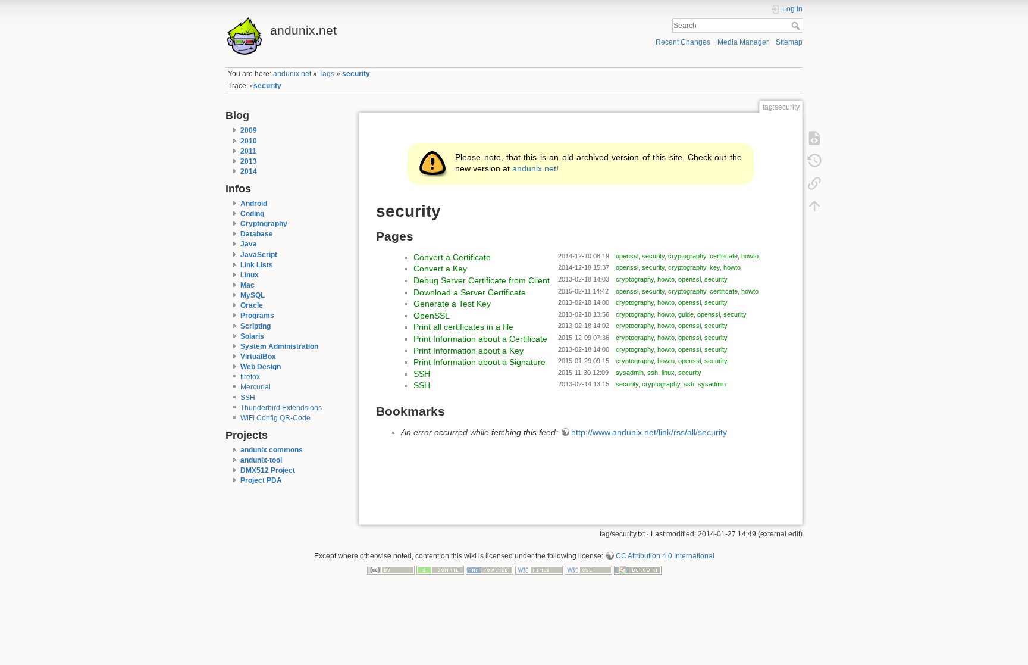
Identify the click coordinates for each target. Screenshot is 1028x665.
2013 (248, 161)
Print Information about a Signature (479, 362)
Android (253, 203)
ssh (652, 372)
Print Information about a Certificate (480, 339)
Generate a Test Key (452, 303)
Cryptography (263, 224)
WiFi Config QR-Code (275, 418)
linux (668, 372)
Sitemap (789, 42)
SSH (247, 398)
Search (797, 25)
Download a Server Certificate (469, 292)
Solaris (252, 336)
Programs (257, 315)
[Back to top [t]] (814, 205)
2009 (248, 130)
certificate (724, 256)
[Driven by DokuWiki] (638, 570)
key (715, 267)
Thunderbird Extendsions (281, 408)
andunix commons (271, 450)
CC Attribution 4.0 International (665, 556)
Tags (326, 74)
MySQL (252, 295)
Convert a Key (440, 268)
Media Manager (743, 42)
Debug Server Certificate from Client (481, 280)
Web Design (260, 367)
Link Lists (256, 265)
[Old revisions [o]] (814, 160)
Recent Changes (683, 42)
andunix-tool (261, 460)
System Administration (279, 346)
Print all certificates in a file (463, 327)
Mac (247, 285)
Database (256, 234)
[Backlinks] (814, 182)
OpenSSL (431, 315)
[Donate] (440, 570)
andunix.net (292, 74)
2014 (248, 171)
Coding (252, 214)
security (356, 74)
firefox (250, 377)
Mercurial (255, 387)
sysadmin (630, 372)
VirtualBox (258, 356)
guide (686, 314)
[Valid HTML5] (539, 570)
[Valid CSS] (588, 570)
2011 (248, 151)
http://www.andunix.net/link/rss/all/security (649, 432)
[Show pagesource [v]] (814, 137)
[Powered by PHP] (489, 570)
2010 (248, 141)
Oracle (251, 305)
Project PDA (261, 480)
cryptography (687, 256)
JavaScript (258, 255)
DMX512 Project (267, 470)
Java (248, 244)
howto (750, 256)
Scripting (255, 326)
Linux (249, 275)
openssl (627, 256)
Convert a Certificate (452, 257)
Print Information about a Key (468, 350)
